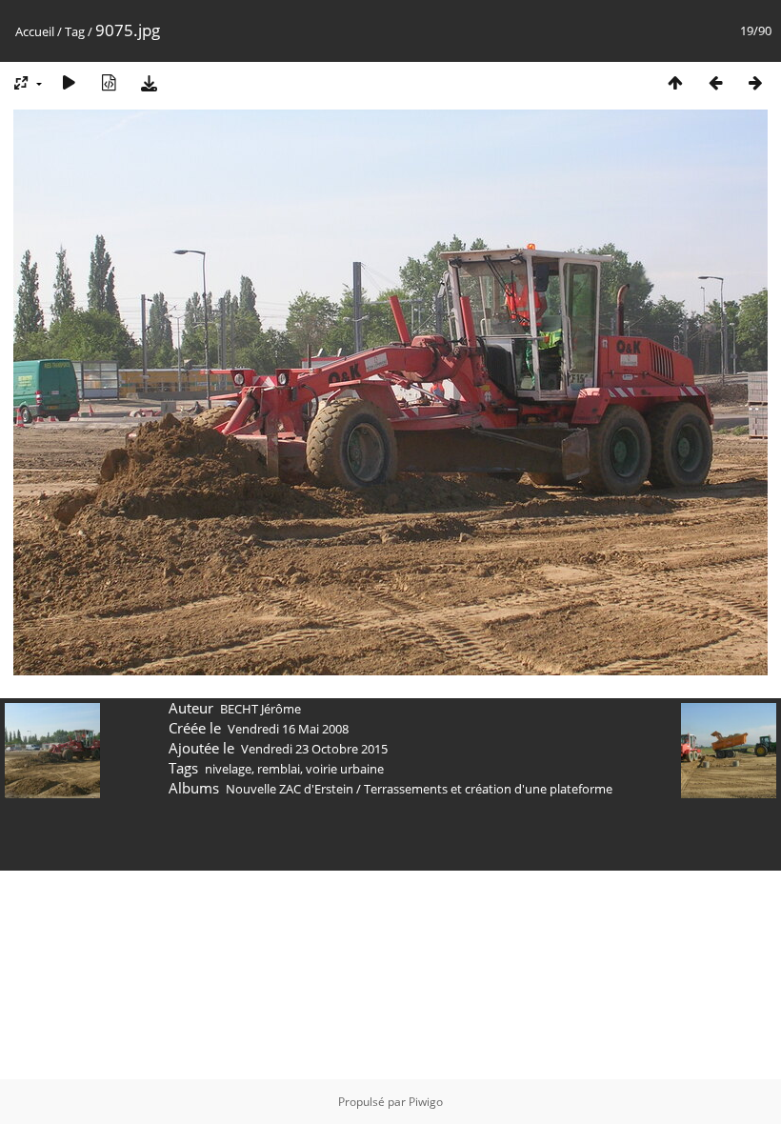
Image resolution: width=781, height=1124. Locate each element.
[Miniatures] (675, 82)
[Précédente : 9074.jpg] (715, 82)
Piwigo (426, 1102)
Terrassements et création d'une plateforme (488, 788)
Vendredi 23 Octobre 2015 (314, 748)
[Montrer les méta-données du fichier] (109, 82)
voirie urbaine (345, 768)
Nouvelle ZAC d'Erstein (289, 788)
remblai (278, 768)
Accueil (34, 31)
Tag (75, 31)
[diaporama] (69, 82)
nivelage (228, 768)
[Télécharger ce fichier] (149, 82)
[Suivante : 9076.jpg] (755, 82)
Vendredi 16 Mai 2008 (288, 728)
